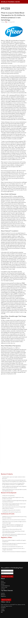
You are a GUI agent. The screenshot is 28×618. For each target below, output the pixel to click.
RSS (2, 612)
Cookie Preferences (5, 585)
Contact (3, 588)
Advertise (3, 582)
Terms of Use (4, 587)
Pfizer (6, 21)
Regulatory (3, 596)
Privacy (2, 584)
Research (3, 594)
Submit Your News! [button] (6, 599)
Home (2, 581)
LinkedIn (3, 610)
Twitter (2, 609)
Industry (3, 593)
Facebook (3, 607)
